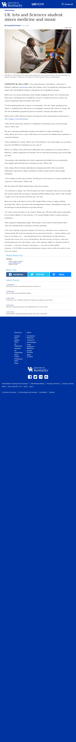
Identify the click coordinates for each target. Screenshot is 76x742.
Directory (52, 392)
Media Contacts (30, 356)
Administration (31, 342)
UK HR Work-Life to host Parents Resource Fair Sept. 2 (23, 286)
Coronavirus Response (31, 337)
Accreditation (43, 392)
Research (17, 348)
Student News (9, 10)
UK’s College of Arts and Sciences (16, 119)
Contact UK (30, 340)
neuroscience (23, 87)
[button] (69, 4)
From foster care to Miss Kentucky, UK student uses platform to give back (29, 300)
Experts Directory (30, 351)
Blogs (16, 363)
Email (25, 386)
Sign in (31, 386)
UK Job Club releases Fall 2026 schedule (18, 293)
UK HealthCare (18, 345)
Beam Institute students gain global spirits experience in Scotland (26, 313)
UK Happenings (18, 351)
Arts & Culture (16, 356)
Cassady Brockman (14, 25)
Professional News (18, 360)
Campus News (17, 337)
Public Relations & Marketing (31, 346)
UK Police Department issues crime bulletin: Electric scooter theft (27, 307)
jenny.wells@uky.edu (15, 263)
